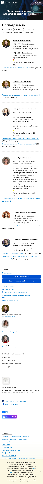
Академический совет (11, 301)
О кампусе (7, 433)
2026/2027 (18, 29)
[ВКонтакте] (3, 412)
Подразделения (7, 447)
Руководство (6, 445)
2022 (14, 65)
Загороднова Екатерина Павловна (12, 332)
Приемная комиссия (21, 276)
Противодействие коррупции (11, 442)
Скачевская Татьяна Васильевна (24, 212)
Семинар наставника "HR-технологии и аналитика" (20, 138)
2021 (14, 195)
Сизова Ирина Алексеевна (22, 158)
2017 (18, 135)
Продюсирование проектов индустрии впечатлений (21, 95)
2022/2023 (29, 32)
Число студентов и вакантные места (15, 292)
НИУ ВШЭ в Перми (11, 2)
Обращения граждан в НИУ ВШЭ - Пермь (14, 439)
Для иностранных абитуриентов (21, 281)
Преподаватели (9, 289)
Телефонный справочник (9, 453)
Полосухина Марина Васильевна (24, 109)
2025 (33, 62)
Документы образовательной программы (17, 295)
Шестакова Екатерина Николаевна (25, 240)
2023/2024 (18, 32)
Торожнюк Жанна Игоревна (10, 347)
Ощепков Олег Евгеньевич (22, 81)
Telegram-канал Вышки (11, 404)
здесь (33, 468)
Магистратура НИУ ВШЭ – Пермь (15, 401)
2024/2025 (7, 32)
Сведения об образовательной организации (15, 436)
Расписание (7, 298)
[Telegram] (6, 412)
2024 (14, 135)
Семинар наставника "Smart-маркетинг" (16, 68)
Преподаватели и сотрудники (11, 450)
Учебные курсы (9, 287)
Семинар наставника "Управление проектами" (19, 144)
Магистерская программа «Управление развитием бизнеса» (20, 12)
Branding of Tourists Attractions (13, 253)
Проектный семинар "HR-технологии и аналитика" (20, 226)
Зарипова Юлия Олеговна (10, 317)
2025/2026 (29, 29)
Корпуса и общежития (9, 455)
